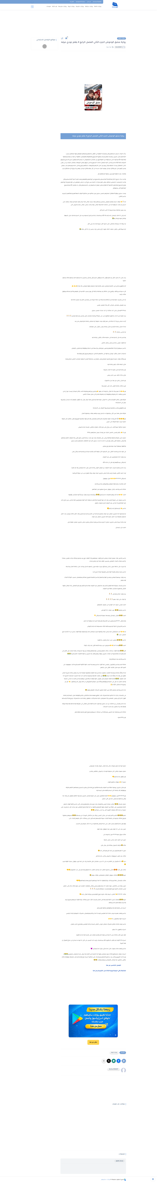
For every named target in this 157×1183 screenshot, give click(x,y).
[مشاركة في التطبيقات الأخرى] (104, 1061)
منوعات (48, 6)
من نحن (89, 1)
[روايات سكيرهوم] (115, 5)
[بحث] (32, 6)
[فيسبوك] (32, 2)
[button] (119, 1061)
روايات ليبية (71, 6)
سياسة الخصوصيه (80, 1)
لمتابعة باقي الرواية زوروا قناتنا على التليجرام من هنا (109, 971)
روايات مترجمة (62, 6)
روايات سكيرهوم (105, 1179)
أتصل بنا (72, 1)
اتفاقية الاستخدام (97, 1)
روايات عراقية (89, 6)
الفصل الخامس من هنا (115, 965)
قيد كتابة (54, 6)
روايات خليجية (80, 6)
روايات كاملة (97, 6)
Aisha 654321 (118, 47)
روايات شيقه (121, 38)
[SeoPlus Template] (125, 1180)
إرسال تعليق (119, 1161)
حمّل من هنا (93, 1042)
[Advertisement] (78, 24)
